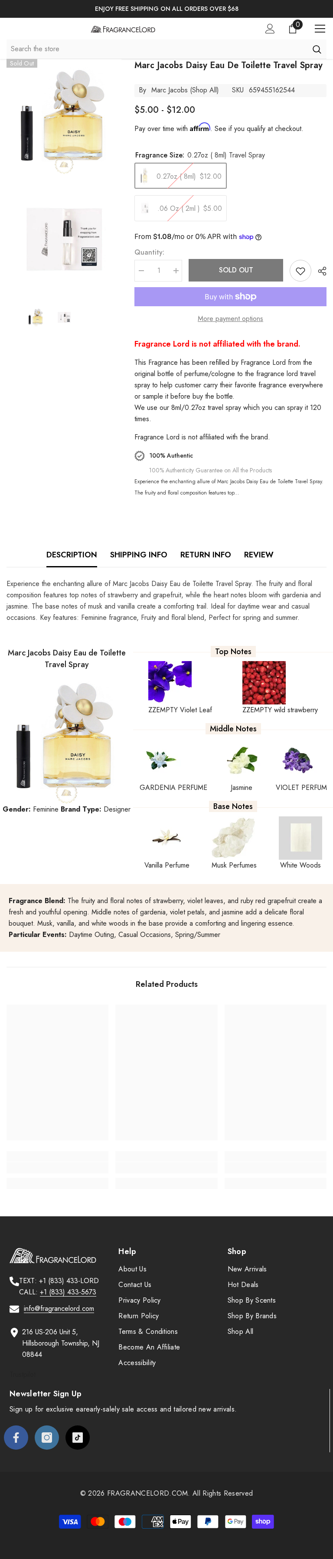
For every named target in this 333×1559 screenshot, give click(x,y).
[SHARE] (318, 271)
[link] (57, 1167)
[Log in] (270, 28)
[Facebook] (16, 1437)
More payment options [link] (230, 319)
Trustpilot (23, 1374)
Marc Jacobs (169, 90)
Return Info (205, 554)
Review (259, 554)
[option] (166, 9)
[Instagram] (47, 1437)
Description (71, 554)
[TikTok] (77, 1437)
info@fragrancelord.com (59, 1308)
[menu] (320, 28)
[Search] (316, 49)
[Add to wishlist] (300, 271)
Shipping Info (138, 554)
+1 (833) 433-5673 (68, 1292)
